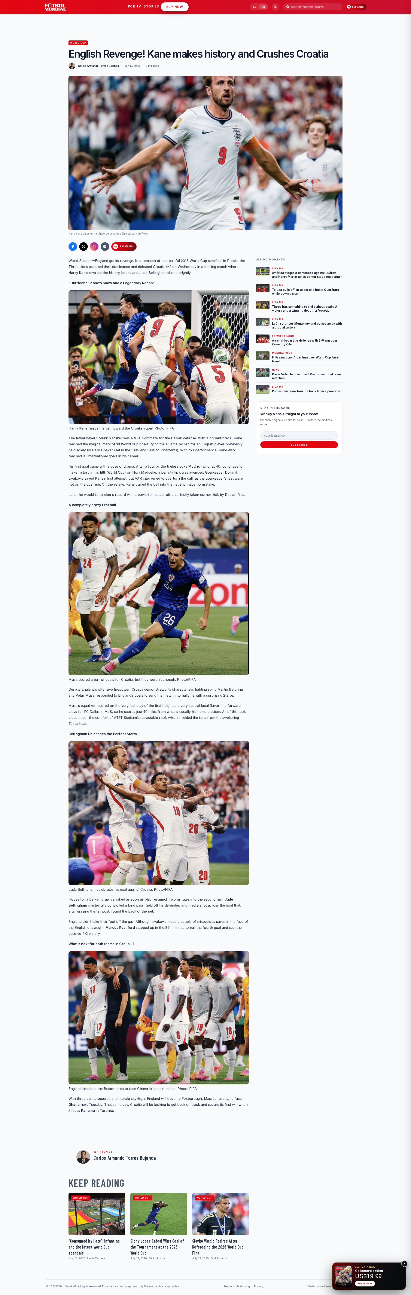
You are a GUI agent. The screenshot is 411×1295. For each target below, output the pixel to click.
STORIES (151, 6)
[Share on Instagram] (94, 246)
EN (263, 6)
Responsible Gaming (236, 1286)
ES (254, 6)
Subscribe (299, 444)
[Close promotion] (404, 1264)
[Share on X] (83, 246)
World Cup (78, 43)
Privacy (258, 1286)
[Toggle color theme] (275, 7)
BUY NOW (174, 7)
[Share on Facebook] (72, 246)
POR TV (134, 6)
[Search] (287, 7)
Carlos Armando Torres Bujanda (98, 65)
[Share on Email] (105, 246)
